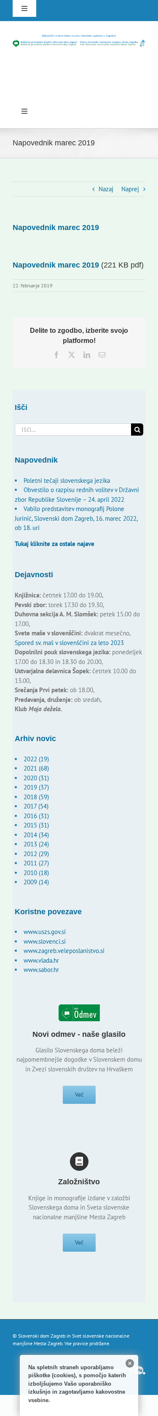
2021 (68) (36, 768)
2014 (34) (36, 835)
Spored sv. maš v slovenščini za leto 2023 (69, 643)
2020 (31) (36, 778)
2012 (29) (36, 854)
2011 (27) (36, 863)
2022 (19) (36, 759)
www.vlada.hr (41, 960)
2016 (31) (36, 816)
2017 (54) (36, 806)
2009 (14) (36, 882)
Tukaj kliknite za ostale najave (54, 544)
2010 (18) (36, 873)
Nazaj (106, 189)
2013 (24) (36, 844)
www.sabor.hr (41, 970)
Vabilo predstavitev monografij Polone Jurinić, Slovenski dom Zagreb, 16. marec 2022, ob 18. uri (76, 518)
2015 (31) (36, 825)
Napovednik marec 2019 (56, 265)
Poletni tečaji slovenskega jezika (67, 480)
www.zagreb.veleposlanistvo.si (64, 951)
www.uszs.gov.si (45, 932)
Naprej (130, 189)
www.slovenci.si (45, 941)
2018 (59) (36, 797)
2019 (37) (36, 787)
